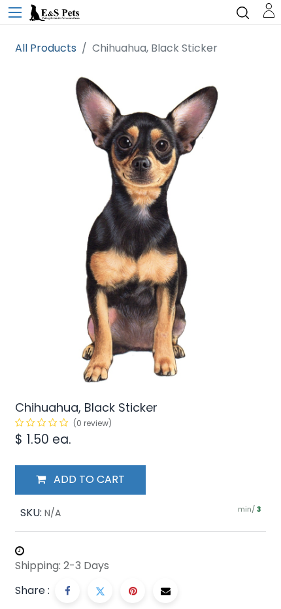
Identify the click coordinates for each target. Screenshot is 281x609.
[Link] (268, 9)
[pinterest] (132, 590)
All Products (45, 48)
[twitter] (100, 590)
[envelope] (165, 590)
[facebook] (67, 590)
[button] (80, 480)
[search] (243, 12)
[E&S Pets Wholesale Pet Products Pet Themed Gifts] (55, 13)
